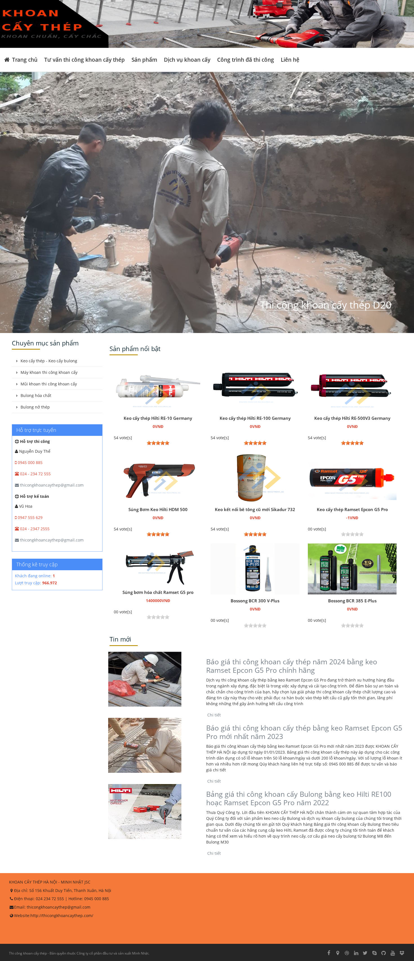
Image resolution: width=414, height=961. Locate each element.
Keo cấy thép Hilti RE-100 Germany (255, 418)
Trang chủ (24, 59)
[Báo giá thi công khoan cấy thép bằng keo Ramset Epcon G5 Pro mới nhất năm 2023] (157, 745)
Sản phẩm (144, 59)
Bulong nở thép (35, 407)
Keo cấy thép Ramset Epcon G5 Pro (352, 509)
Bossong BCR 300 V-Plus (255, 600)
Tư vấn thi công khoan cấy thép (84, 59)
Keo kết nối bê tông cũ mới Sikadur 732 (255, 509)
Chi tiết (213, 715)
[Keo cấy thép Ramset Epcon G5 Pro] (352, 477)
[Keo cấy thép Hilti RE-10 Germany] (158, 386)
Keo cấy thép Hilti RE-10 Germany (158, 418)
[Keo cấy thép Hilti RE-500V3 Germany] (352, 386)
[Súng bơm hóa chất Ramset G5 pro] (158, 564)
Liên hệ (290, 59)
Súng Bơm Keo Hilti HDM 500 (158, 509)
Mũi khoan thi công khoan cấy (49, 384)
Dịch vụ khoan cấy (187, 59)
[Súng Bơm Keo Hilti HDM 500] (158, 477)
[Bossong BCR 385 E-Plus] (352, 568)
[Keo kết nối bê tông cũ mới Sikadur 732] (255, 477)
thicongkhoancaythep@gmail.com (51, 485)
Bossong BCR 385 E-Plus (352, 600)
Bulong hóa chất (36, 395)
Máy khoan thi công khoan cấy (49, 372)
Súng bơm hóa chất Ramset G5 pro (158, 592)
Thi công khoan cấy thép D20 (325, 304)
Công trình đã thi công (245, 59)
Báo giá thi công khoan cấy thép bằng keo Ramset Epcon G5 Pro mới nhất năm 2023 (304, 732)
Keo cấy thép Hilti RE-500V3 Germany (352, 418)
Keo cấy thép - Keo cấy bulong (49, 360)
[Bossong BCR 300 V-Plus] (255, 568)
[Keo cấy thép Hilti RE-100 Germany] (255, 386)
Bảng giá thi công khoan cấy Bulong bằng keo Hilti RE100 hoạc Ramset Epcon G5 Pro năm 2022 (298, 798)
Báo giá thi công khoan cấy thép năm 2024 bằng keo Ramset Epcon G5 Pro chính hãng (291, 666)
